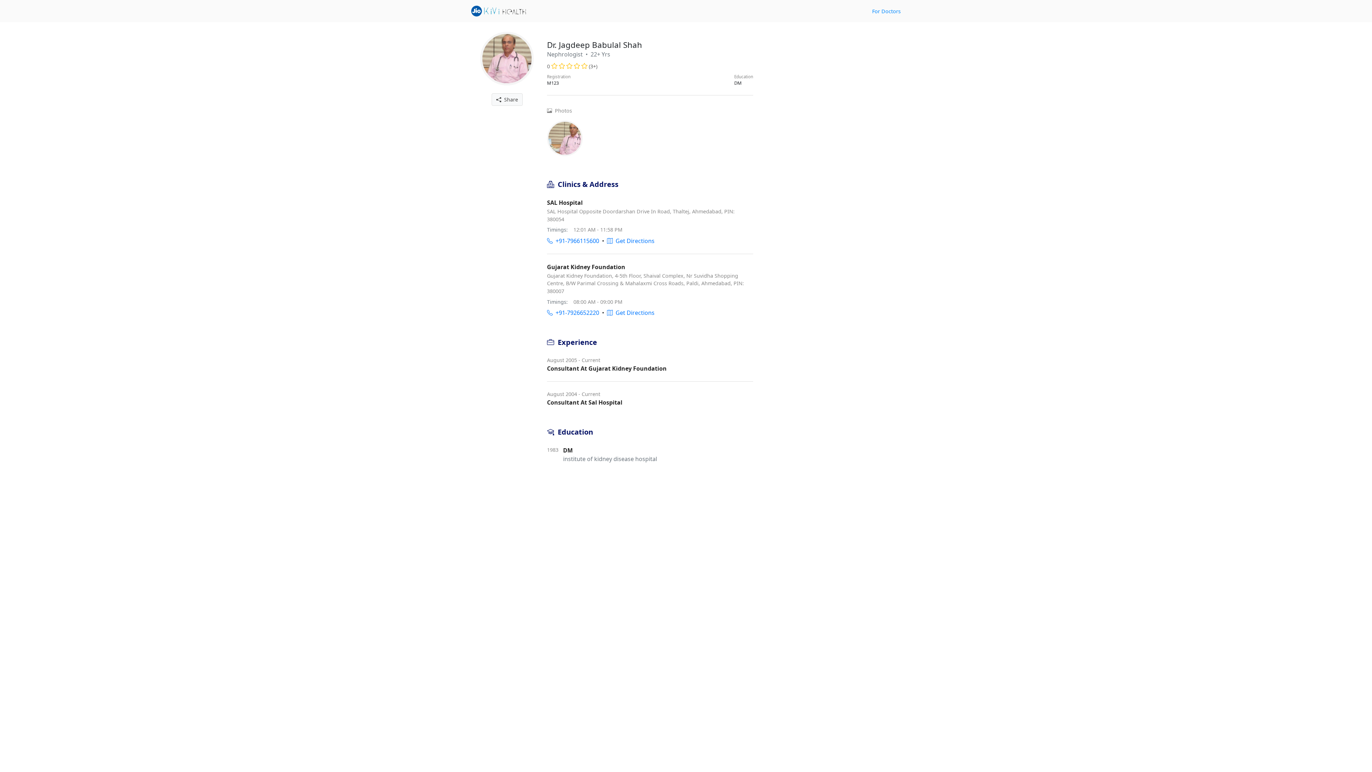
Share (509, 99)
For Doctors (886, 11)
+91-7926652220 (576, 313)
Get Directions (634, 241)
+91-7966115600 (576, 241)
